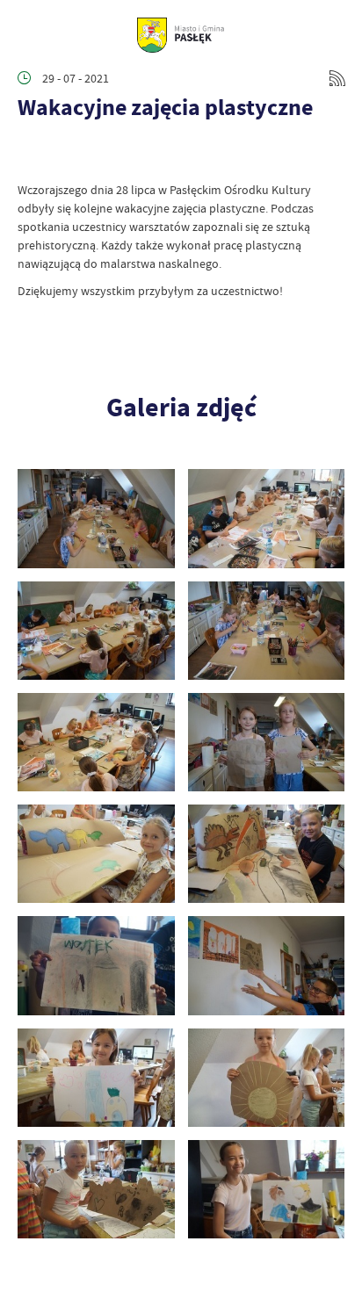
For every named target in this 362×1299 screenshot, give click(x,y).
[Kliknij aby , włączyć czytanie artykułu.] (32, 154)
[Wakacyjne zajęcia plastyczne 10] (96, 742)
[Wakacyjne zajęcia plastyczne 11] (266, 630)
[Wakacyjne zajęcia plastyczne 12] (96, 630)
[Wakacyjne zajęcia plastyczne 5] (266, 965)
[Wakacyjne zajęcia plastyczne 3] (266, 1077)
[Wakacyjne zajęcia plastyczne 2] (96, 1189)
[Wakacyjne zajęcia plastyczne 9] (266, 742)
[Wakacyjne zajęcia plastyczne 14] (96, 518)
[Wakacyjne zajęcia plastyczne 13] (266, 518)
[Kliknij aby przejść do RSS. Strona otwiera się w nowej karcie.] (337, 78)
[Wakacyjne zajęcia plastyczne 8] (96, 854)
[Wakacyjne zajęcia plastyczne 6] (96, 965)
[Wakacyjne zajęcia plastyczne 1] (266, 1189)
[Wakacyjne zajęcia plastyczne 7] (266, 854)
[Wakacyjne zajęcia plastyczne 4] (96, 1077)
